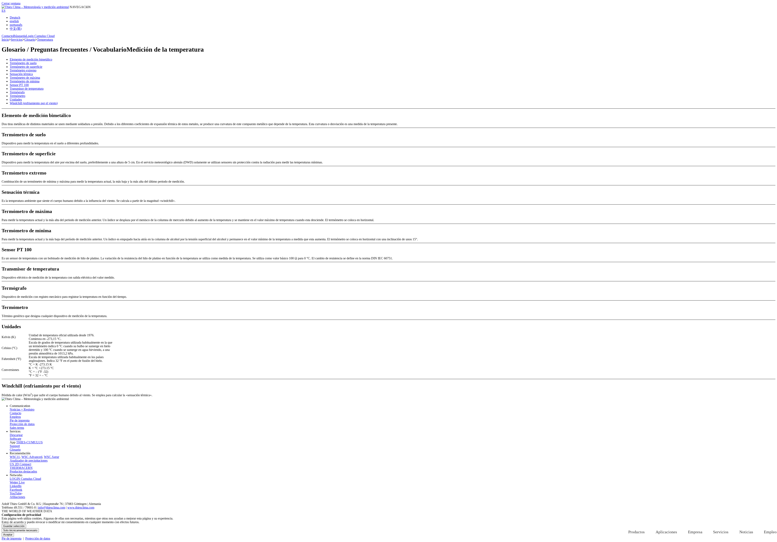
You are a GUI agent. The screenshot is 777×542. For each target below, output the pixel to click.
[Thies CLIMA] (35, 7)
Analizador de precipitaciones (29, 460)
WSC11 (15, 457)
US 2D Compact (20, 464)
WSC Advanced (31, 457)
